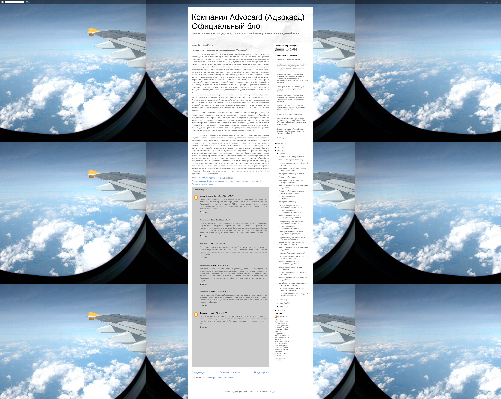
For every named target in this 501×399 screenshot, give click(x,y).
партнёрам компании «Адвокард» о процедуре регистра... (293, 284)
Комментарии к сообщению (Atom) (219, 378)
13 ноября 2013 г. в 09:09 (220, 220)
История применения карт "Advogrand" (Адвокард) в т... (291, 211)
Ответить (203, 212)
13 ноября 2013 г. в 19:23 (220, 265)
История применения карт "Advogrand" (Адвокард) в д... (291, 206)
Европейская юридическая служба (221, 181)
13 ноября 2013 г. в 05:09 (224, 196)
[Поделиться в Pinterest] (231, 178)
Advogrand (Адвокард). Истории (291, 174)
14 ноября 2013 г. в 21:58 (220, 291)
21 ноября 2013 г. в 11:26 (217, 313)
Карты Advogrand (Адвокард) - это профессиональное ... (292, 169)
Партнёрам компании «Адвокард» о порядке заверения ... (293, 289)
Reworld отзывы (207, 184)
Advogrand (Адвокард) (287, 177)
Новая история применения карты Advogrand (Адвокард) (292, 238)
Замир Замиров (206, 196)
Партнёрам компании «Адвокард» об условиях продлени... (293, 257)
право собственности (244, 181)
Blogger (272, 391)
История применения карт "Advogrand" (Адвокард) (289, 227)
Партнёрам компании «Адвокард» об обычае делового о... (293, 295)
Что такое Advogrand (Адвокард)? (290, 114)
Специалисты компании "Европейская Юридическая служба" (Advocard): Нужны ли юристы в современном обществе (292, 67)
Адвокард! (281, 138)
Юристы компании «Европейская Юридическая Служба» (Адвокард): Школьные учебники (291, 108)
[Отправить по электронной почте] (221, 178)
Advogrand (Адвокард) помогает (291, 157)
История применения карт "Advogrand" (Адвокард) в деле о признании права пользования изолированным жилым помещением (292, 122)
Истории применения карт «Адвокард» (289, 197)
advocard (257, 181)
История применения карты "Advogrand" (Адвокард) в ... (291, 217)
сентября (283, 303)
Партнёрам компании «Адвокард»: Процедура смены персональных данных (290, 89)
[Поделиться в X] (226, 178)
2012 (279, 310)
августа (282, 306)
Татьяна (203, 313)
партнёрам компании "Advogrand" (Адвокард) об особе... (292, 243)
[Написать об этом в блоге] (224, 178)
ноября (282, 154)
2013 (279, 151)
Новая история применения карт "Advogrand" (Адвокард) (291, 222)
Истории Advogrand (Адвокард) (291, 160)
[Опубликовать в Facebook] (229, 178)
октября (282, 300)
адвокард (202, 181)
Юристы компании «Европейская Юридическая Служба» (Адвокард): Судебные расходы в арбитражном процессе (291, 98)
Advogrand (196, 184)
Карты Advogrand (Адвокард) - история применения (291, 181)
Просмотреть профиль (280, 359)
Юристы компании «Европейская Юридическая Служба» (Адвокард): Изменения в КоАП (291, 131)
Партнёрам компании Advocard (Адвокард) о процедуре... (291, 233)
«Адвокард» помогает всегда (288, 59)
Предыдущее (261, 372)
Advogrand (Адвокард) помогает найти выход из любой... (291, 192)
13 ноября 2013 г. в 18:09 (217, 244)
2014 (279, 147)
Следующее (198, 372)
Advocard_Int (282, 316)
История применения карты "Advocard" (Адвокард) (289, 263)
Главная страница (230, 372)
